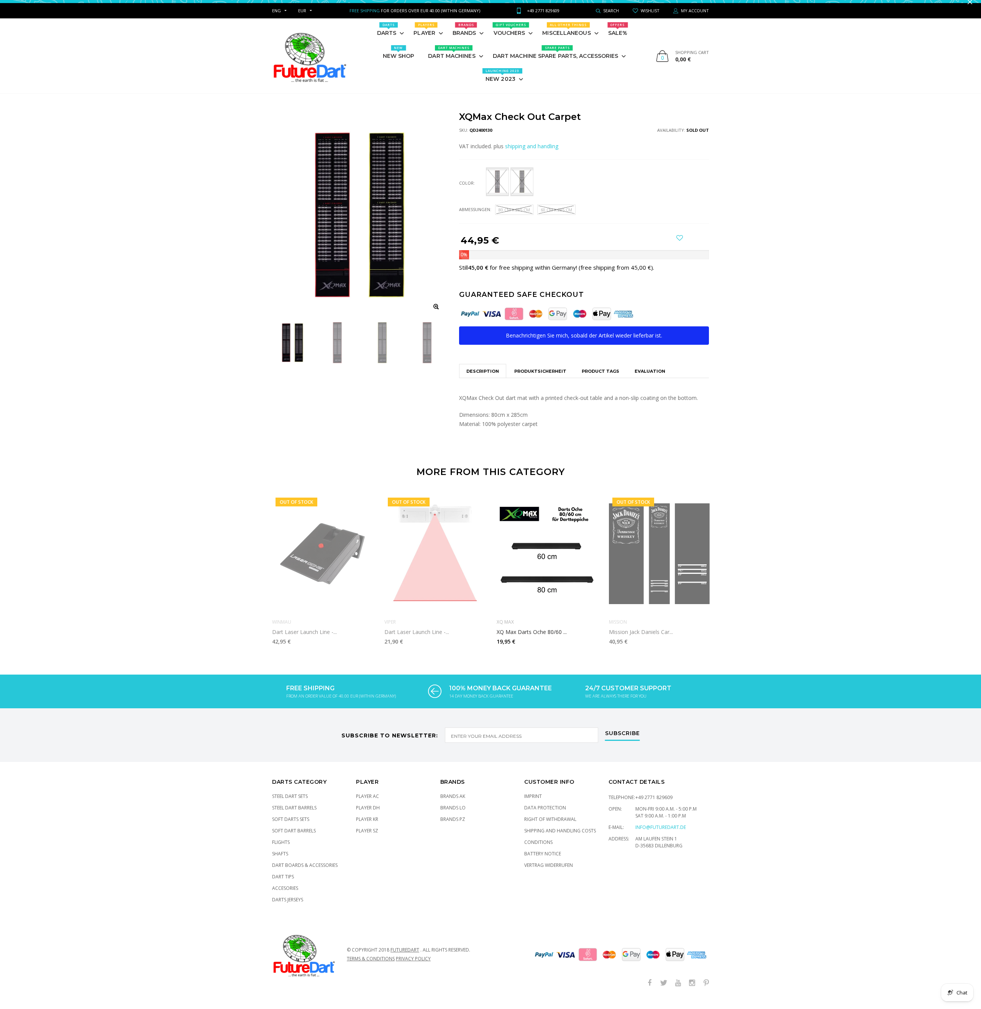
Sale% (618, 37)
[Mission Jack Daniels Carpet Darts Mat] (659, 561)
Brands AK (452, 804)
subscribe (622, 741)
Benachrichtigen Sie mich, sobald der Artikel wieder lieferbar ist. (584, 343)
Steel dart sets (290, 804)
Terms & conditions (371, 966)
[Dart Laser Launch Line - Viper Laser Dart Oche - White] (434, 561)
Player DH (368, 815)
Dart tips (283, 884)
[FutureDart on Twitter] (663, 991)
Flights (281, 850)
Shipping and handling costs (560, 838)
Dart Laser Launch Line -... (304, 640)
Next (725, 573)
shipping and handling (531, 153)
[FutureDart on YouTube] (678, 991)
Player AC (367, 804)
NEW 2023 (502, 83)
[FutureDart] (309, 64)
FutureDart (404, 957)
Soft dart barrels (294, 838)
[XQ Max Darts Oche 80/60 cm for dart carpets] (547, 561)
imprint (533, 804)
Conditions (538, 850)
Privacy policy (413, 966)
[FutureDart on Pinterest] (706, 991)
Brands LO (453, 815)
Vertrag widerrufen (548, 873)
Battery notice (542, 861)
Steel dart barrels (294, 815)
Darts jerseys (287, 907)
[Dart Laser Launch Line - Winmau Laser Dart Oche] (322, 561)
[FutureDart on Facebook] (649, 991)
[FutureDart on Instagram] (692, 991)
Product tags (600, 379)
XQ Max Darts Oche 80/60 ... (532, 640)
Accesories (285, 896)
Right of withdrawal (550, 827)
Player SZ (367, 838)
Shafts (280, 861)
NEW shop (399, 60)
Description (482, 379)
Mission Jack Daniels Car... (641, 640)
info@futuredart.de (660, 835)
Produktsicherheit (540, 379)
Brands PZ (452, 827)
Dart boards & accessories (305, 873)
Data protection (545, 815)
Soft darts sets (290, 827)
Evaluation (650, 379)
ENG (276, 18)
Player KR (367, 827)
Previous (255, 573)
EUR (302, 18)
